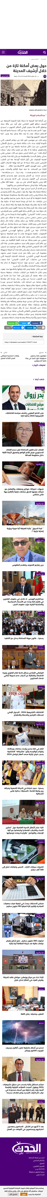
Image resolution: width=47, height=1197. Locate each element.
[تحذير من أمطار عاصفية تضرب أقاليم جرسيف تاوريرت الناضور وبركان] (23, 1032)
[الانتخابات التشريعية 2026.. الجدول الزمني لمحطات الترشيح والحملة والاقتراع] (23, 696)
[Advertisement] (23, 24)
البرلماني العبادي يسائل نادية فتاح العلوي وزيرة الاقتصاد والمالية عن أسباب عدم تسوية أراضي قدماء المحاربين (23, 675)
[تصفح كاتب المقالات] (44, 76)
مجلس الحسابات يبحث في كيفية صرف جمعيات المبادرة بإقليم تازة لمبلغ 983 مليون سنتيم (23, 904)
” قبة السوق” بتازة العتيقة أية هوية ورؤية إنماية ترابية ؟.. (25, 529)
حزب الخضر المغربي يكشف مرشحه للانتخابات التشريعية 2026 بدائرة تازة (25, 414)
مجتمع (41, 424)
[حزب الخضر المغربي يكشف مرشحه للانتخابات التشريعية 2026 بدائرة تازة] (23, 397)
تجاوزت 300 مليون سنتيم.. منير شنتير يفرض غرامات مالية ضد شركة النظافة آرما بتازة (25, 941)
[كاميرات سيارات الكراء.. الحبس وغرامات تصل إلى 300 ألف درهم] (23, 851)
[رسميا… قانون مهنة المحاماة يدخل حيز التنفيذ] (23, 623)
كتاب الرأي (40, 540)
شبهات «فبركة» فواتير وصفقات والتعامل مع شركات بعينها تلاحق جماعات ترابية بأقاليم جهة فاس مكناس (24, 491)
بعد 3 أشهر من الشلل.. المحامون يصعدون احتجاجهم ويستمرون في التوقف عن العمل (25, 1127)
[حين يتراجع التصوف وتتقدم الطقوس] (23, 549)
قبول (24, 1194)
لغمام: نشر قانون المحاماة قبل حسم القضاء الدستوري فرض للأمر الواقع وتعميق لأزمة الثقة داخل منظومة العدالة (23, 452)
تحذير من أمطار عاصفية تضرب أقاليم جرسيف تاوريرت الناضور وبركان (25, 1049)
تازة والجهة (40, 388)
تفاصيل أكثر (13, 1194)
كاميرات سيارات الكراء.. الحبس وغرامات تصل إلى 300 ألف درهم (23, 868)
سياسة (41, 613)
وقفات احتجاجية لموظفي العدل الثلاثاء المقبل (10, 357)
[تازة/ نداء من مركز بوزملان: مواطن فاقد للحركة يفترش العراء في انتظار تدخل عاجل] (23, 962)
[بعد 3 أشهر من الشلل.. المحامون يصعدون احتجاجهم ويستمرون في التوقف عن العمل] (23, 1111)
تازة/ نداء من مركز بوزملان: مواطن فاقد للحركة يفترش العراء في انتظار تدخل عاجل (23, 978)
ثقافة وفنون (5, 75)
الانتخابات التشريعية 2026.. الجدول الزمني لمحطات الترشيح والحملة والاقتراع (25, 713)
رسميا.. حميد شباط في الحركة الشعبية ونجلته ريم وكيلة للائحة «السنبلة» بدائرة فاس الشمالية (24, 790)
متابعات (41, 841)
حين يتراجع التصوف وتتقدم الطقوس (28, 565)
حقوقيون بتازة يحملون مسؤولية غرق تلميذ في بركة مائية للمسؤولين (35, 358)
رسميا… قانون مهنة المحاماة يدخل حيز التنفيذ (24, 638)
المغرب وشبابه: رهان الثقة (32, 1014)
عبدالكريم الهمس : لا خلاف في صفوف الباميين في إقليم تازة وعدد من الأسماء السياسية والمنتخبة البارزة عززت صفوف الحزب (23, 601)
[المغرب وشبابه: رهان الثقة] (23, 998)
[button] (37, 323)
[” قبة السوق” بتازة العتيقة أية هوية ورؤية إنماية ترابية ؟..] (23, 513)
